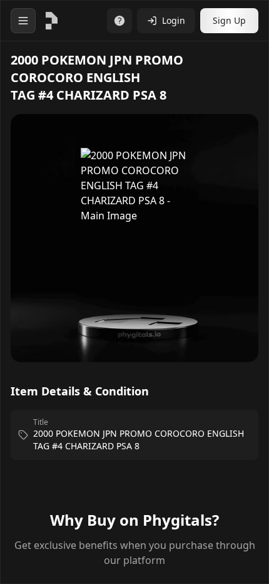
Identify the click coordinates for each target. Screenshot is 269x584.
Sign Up (229, 20)
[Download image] (235, 141)
